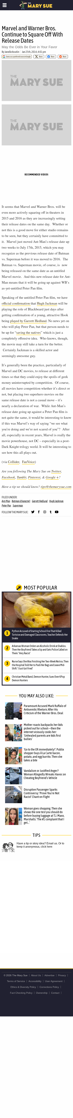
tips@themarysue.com (56, 486)
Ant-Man (6, 501)
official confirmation (16, 303)
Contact (55, 992)
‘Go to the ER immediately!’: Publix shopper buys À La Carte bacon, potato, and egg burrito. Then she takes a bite (44, 754)
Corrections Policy (49, 987)
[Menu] (4, 5)
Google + (52, 477)
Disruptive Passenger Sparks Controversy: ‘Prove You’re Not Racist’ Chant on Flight (41, 793)
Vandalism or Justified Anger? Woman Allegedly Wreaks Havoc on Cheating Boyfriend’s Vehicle (45, 774)
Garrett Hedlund (40, 501)
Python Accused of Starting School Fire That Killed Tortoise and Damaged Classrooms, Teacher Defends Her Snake (40, 634)
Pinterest (34, 477)
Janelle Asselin (12, 51)
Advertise (49, 975)
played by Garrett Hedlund (28, 320)
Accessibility (35, 981)
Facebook (8, 477)
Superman (18, 505)
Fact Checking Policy (21, 992)
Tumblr (21, 477)
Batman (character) (21, 501)
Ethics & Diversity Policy (23, 987)
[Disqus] (36, 906)
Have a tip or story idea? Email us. (37, 843)
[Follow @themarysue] (33, 513)
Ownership (42, 992)
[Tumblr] (50, 513)
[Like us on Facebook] (38, 513)
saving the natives (28, 332)
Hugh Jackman (47, 303)
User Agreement (53, 981)
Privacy (62, 975)
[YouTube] (56, 513)
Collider (13, 461)
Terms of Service (16, 981)
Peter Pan (6, 505)
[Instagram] (44, 513)
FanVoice (28, 461)
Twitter (56, 471)
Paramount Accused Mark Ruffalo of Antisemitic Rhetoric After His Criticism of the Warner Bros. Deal (45, 709)
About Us (36, 975)
